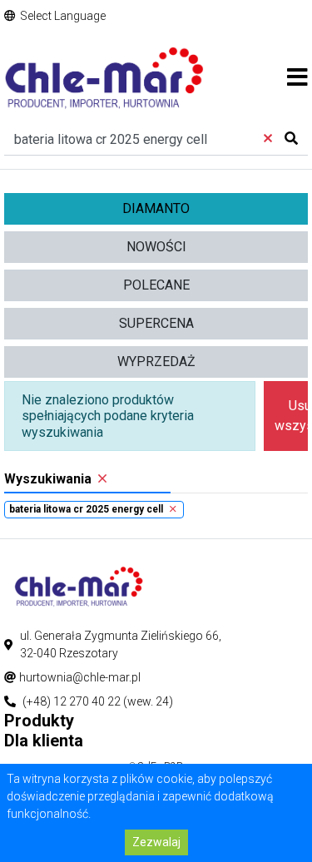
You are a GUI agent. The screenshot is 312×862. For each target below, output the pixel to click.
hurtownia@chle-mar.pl (80, 677)
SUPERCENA (156, 323)
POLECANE (156, 285)
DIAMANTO (156, 208)
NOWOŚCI (156, 247)
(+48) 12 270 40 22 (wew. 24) (97, 701)
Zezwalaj (156, 842)
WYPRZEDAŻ (156, 361)
